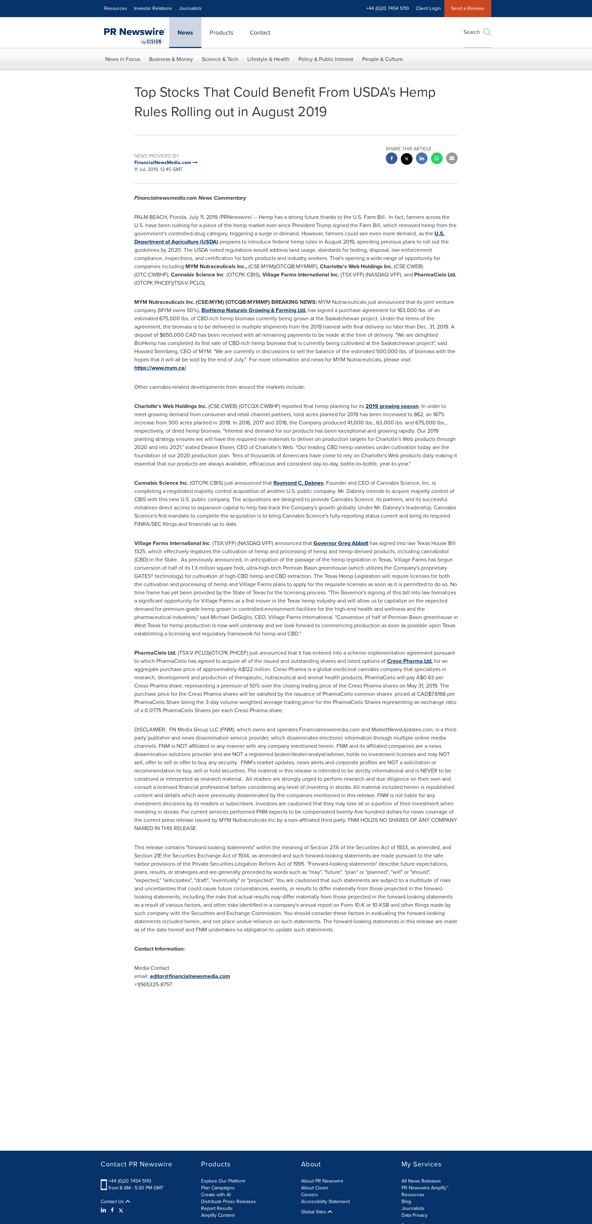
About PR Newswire (322, 1181)
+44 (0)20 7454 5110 (130, 1181)
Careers (309, 1194)
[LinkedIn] (104, 1210)
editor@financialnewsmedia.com (190, 976)
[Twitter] (121, 1210)
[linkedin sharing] (422, 159)
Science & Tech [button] (220, 59)
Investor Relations (153, 8)
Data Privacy (415, 1215)
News (185, 32)
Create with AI (216, 1194)
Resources (115, 8)
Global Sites (314, 1212)
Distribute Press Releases (228, 1201)
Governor (340, 543)
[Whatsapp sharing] (437, 159)
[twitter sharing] (406, 159)
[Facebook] (112, 1210)
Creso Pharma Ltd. (410, 661)
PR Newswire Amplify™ (425, 1187)
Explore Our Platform (223, 1181)
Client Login (428, 8)
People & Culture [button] (382, 59)
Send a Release (467, 8)
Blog (406, 1201)
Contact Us (113, 1201)
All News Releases (421, 1181)
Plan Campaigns (218, 1187)
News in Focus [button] (122, 59)
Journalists (190, 8)
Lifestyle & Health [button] (268, 59)
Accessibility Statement (325, 1201)
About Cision (314, 1187)
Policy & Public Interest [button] (325, 59)
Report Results (217, 1208)
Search (472, 32)
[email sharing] (452, 159)
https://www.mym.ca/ (160, 368)
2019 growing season (392, 406)
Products (221, 32)
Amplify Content (218, 1215)
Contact (260, 32)
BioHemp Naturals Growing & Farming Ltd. (253, 310)
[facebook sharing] (391, 159)
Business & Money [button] (171, 59)
